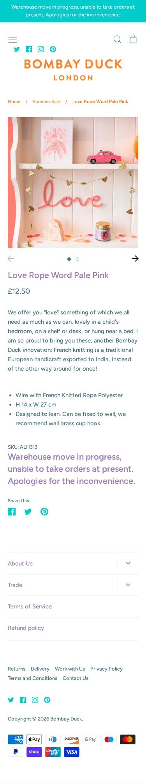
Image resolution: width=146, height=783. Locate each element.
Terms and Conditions (32, 678)
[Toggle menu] (13, 39)
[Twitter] (14, 48)
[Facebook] (26, 48)
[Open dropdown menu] (128, 563)
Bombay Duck (66, 719)
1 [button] (69, 259)
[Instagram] (38, 48)
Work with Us (70, 669)
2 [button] (77, 259)
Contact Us (75, 678)
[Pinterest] (50, 48)
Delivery (40, 669)
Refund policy (26, 627)
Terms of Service (30, 606)
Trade (15, 585)
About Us (20, 563)
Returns (16, 669)
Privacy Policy (106, 669)
